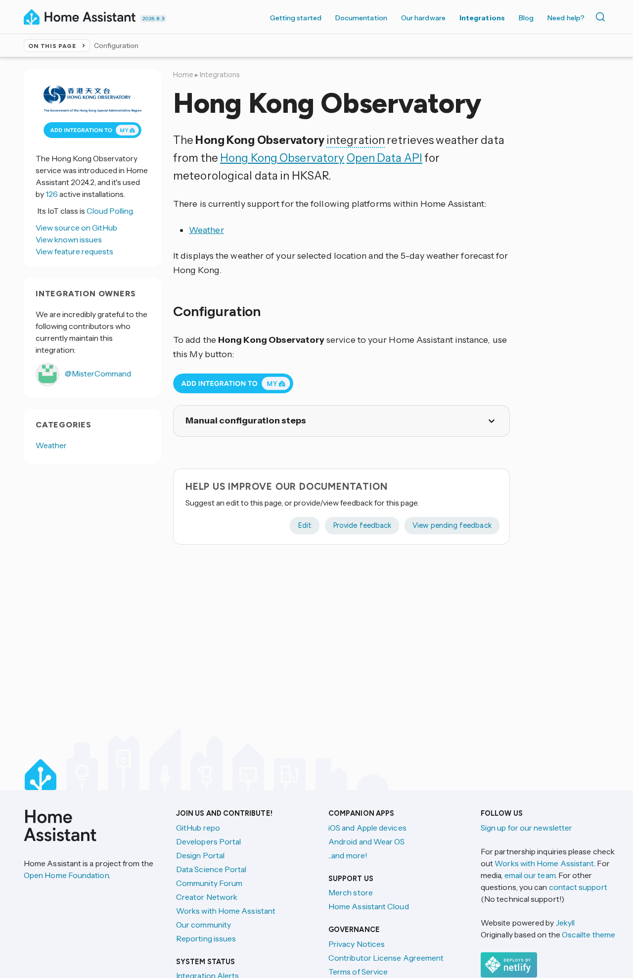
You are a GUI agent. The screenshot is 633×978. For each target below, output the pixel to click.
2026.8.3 (153, 18)
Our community (203, 925)
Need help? (566, 17)
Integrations (482, 17)
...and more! (347, 855)
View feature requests (74, 251)
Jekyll (565, 923)
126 (51, 193)
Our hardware (423, 17)
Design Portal (200, 855)
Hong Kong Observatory (282, 158)
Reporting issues (206, 938)
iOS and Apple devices (367, 828)
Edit (305, 525)
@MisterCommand (97, 373)
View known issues (69, 239)
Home (183, 74)
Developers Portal (208, 841)
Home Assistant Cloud (368, 906)
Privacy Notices (356, 944)
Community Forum (209, 883)
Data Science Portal (211, 869)
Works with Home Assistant (225, 911)
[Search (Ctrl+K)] (602, 17)
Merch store (350, 892)
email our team (529, 875)
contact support (578, 887)
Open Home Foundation (66, 875)
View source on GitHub (76, 227)
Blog (526, 17)
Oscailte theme (588, 934)
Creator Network (206, 897)
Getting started (295, 17)
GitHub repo (198, 828)
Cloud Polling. (111, 210)
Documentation (361, 17)
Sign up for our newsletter (526, 828)
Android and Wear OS (366, 841)
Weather (206, 230)
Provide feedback (362, 525)
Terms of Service (358, 972)
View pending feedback (452, 525)
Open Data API (384, 158)
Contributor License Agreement (386, 958)
